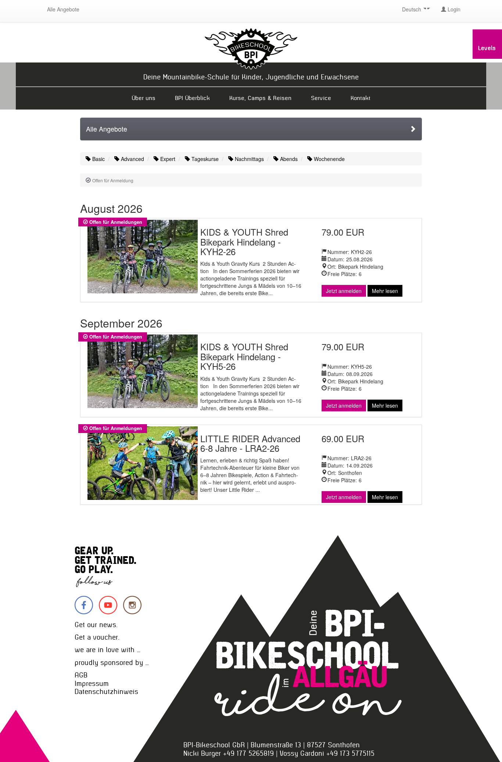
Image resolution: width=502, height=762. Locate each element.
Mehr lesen (385, 290)
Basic (98, 158)
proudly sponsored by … (112, 662)
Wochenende (328, 158)
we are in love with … (107, 650)
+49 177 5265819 (248, 753)
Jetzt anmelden (344, 290)
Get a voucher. (97, 637)
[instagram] (132, 605)
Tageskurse (204, 158)
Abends (288, 158)
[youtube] (108, 605)
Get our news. (96, 625)
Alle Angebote (63, 9)
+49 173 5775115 (350, 753)
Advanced (131, 158)
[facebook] (84, 605)
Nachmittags (248, 158)
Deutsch (412, 9)
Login (453, 9)
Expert (167, 158)
